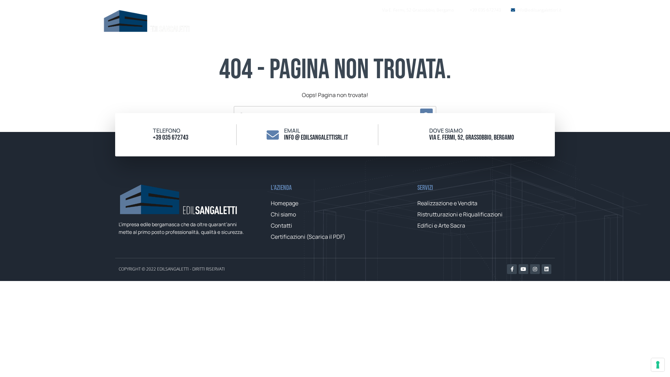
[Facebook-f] (512, 269)
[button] (550, 28)
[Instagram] (535, 269)
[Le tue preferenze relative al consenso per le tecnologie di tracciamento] (657, 364)
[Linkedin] (546, 269)
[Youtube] (523, 269)
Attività (465, 28)
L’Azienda (427, 28)
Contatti (509, 28)
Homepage (385, 28)
